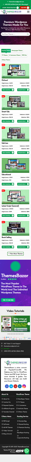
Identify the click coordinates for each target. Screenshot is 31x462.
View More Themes (16, 254)
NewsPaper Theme (23, 399)
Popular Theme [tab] (6, 50)
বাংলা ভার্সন (23, 7)
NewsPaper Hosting (23, 432)
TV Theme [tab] (4, 55)
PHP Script (6, 421)
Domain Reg (23, 421)
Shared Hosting (24, 424)
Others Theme (22, 412)
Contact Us (7, 402)
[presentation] (2, 323)
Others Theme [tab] (6, 60)
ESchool (5, 80)
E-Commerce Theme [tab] (14, 55)
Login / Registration (9, 7)
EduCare (5, 143)
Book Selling (6, 237)
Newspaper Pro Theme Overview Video (12, 331)
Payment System (8, 405)
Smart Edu (6, 111)
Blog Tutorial (7, 434)
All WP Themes (8, 427)
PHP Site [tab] (24, 55)
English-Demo (22, 90)
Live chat (6, 348)
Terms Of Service (9, 450)
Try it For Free (8, 300)
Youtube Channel (8, 412)
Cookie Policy (21, 450)
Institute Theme (23, 408)
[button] (8, 334)
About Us (6, 399)
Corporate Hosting (23, 438)
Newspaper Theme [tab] (17, 50)
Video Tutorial (7, 430)
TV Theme (21, 402)
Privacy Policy (14, 452)
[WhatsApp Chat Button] (26, 450)
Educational (6, 174)
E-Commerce (22, 405)
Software (6, 424)
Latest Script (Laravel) (10, 206)
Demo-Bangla (6, 90)
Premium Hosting (24, 427)
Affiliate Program (8, 408)
